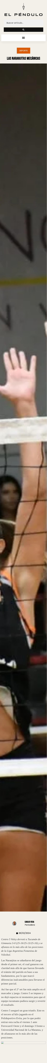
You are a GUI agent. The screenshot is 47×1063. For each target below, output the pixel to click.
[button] (23, 38)
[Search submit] (23, 29)
